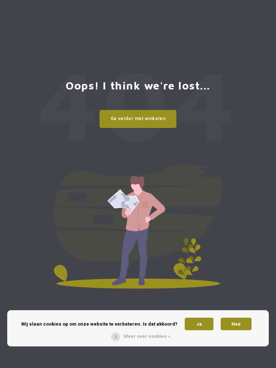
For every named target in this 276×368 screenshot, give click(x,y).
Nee (236, 324)
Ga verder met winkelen (138, 118)
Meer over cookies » (147, 336)
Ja (199, 324)
